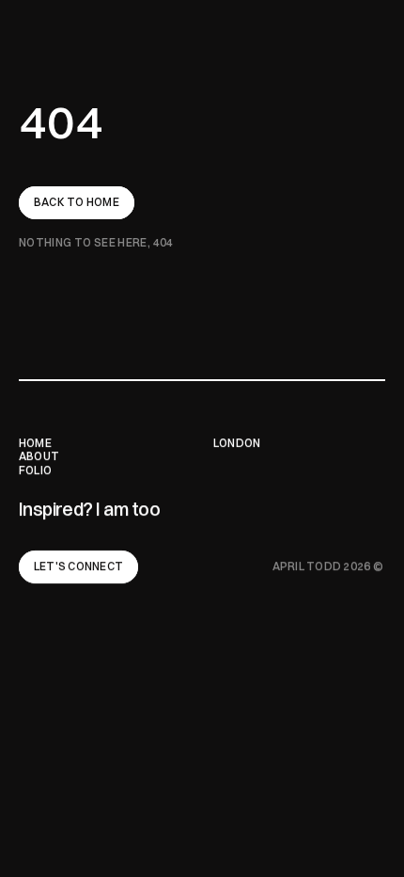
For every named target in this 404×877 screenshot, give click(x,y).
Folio (35, 470)
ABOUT (40, 456)
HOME (35, 443)
